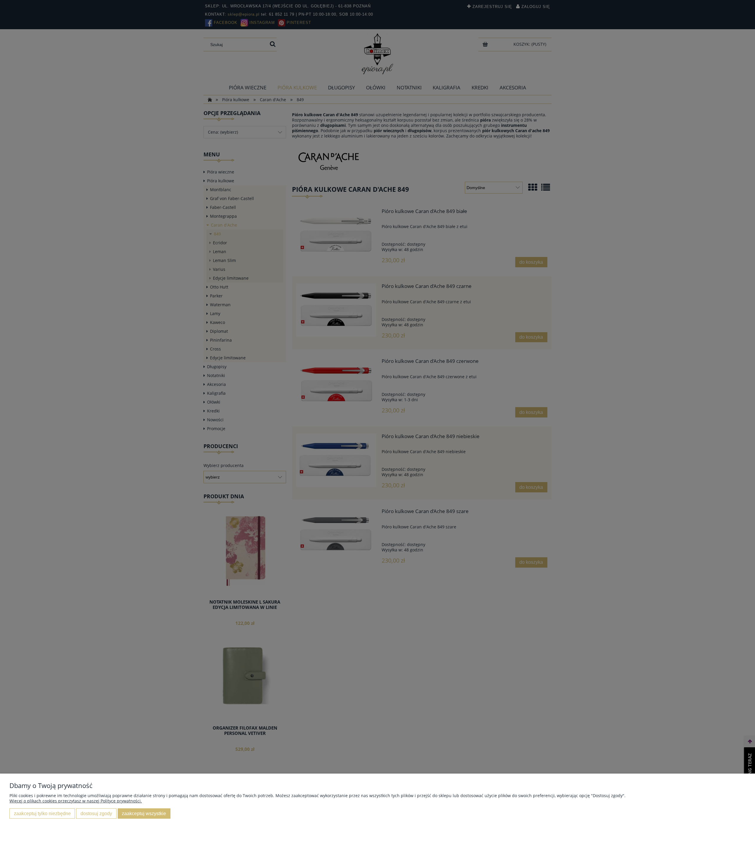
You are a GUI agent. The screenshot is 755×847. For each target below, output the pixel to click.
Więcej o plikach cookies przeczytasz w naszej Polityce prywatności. (75, 801)
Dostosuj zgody (96, 813)
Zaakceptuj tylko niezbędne (42, 813)
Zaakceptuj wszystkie (144, 813)
